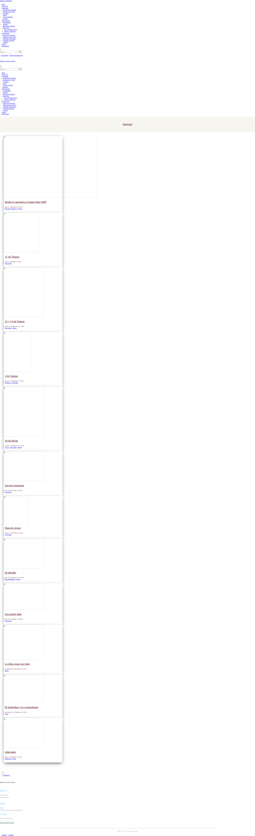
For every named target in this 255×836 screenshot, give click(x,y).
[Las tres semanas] (23, 480)
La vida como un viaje (17, 664)
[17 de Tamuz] (22, 252)
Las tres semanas (14, 485)
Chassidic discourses (9, 39)
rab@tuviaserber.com (16, 55)
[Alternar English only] (252, 101)
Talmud (5, 24)
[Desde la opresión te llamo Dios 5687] (50, 197)
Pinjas (14, 759)
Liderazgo (10, 752)
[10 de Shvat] (23, 436)
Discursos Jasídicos (9, 26)
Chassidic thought (8, 40)
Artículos (6, 13)
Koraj (6, 714)
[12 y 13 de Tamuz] (23, 316)
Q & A (7, 447)
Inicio (3, 4)
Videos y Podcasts (9, 31)
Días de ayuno (13, 528)
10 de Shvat (11, 441)
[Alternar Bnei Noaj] (251, 96)
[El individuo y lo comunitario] (23, 702)
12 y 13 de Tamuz (15, 321)
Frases (5, 15)
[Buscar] (1, 50)
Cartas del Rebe (8, 17)
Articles (5, 42)
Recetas (5, 19)
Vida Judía (8, 263)
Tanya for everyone (9, 35)
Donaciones (5, 46)
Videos (20, 209)
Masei (7, 671)
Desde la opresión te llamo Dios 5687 (26, 202)
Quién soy (5, 6)
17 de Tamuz (12, 257)
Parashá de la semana (9, 10)
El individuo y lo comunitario (21, 707)
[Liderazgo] (23, 747)
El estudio (10, 573)
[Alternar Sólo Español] (252, 89)
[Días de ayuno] (16, 523)
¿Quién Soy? (3, 795)
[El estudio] (23, 568)
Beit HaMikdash (10, 579)
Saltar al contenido (6, 1)
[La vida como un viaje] (23, 659)
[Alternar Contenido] (252, 76)
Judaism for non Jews (9, 37)
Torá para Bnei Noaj (10, 30)
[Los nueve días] (23, 609)
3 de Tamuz (11, 376)
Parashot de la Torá (9, 12)
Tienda (4, 44)
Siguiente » (6, 775)
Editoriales (8, 759)
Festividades (7, 22)
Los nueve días (13, 614)
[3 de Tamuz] (17, 371)
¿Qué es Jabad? (4, 797)
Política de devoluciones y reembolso (11, 810)
